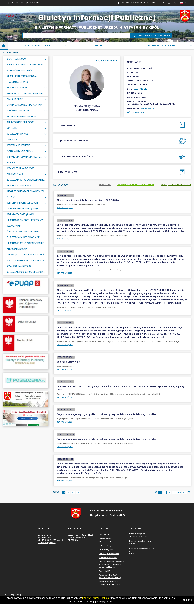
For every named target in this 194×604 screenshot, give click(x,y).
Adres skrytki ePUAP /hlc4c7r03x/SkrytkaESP (110, 576)
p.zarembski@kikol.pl (47, 543)
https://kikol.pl (147, 108)
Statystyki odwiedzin (108, 542)
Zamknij (187, 599)
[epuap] (25, 286)
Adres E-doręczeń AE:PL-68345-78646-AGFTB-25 (110, 583)
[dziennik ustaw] (25, 324)
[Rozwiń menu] (45, 59)
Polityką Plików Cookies (95, 598)
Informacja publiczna (108, 558)
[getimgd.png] (185, 15)
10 (64, 492)
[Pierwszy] (156, 492)
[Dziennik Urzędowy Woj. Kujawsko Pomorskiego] (25, 305)
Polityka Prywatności (108, 550)
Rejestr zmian (105, 538)
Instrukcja (36, 3)
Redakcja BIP (104, 571)
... (173, 492)
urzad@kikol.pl (141, 89)
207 (184, 492)
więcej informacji (106, 60)
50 (73, 492)
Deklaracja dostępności (109, 554)
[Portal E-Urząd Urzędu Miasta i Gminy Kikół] (25, 418)
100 (77, 492)
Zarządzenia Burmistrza (176, 185)
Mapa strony (17, 3)
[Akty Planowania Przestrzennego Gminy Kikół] (25, 399)
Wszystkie (105, 185)
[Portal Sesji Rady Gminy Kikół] (25, 380)
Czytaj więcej (65, 208)
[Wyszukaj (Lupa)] (133, 35)
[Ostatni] (189, 492)
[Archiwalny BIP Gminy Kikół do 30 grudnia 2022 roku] (25, 361)
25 (68, 492)
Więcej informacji (137, 112)
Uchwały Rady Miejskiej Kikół (135, 185)
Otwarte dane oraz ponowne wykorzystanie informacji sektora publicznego (111, 564)
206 (179, 492)
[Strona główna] (4, 45)
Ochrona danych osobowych (111, 546)
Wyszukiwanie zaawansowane (154, 35)
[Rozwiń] (66, 45)
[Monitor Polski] (25, 343)
